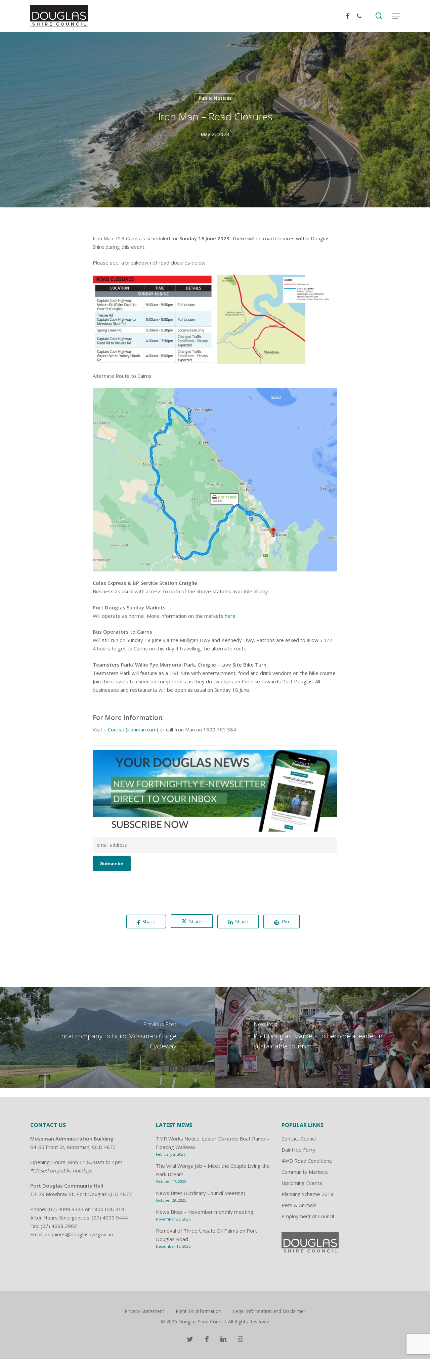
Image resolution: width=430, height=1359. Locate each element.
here (230, 615)
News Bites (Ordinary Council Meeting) (200, 1193)
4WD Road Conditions (307, 1160)
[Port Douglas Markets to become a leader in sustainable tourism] (322, 1037)
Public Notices (215, 98)
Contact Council (299, 1138)
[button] (396, 16)
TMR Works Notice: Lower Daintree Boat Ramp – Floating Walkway (212, 1142)
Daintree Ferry (298, 1149)
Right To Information (198, 1311)
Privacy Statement (144, 1311)
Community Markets (305, 1171)
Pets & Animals (299, 1205)
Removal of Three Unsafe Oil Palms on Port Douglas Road (206, 1234)
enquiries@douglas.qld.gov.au (79, 1234)
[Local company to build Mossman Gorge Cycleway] (107, 1037)
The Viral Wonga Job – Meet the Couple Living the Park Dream (213, 1169)
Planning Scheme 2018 (308, 1194)
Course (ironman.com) (134, 729)
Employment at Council (308, 1216)
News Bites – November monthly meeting (204, 1211)
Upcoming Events (302, 1183)
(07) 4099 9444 (65, 1209)
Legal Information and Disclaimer (269, 1311)
